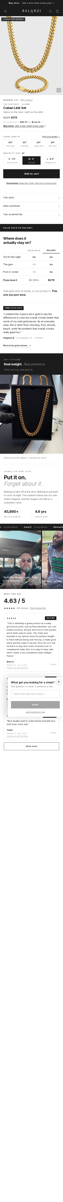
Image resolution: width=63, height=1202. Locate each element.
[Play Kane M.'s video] (20, 560)
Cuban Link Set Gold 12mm (17, 668)
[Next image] (59, 90)
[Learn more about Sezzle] (36, 122)
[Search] (50, 11)
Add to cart (31, 173)
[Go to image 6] (36, 92)
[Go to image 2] (28, 92)
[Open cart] (57, 11)
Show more (31, 746)
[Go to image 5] (34, 92)
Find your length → (51, 136)
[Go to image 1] (26, 92)
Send (35, 705)
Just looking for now (35, 712)
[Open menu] (5, 11)
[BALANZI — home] (31, 11)
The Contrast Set (38, 608)
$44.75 (23, 122)
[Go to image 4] (32, 92)
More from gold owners (17, 345)
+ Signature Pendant (13, 19)
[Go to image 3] (30, 92)
